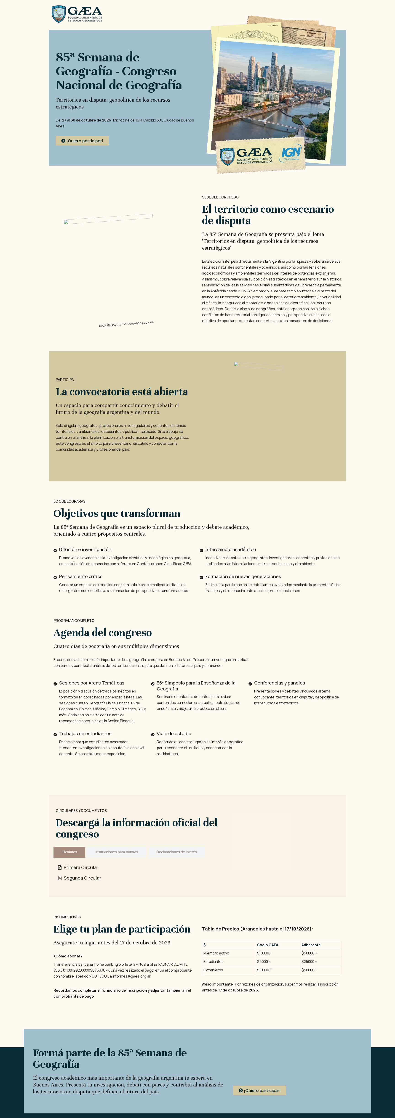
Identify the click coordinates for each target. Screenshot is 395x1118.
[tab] (69, 852)
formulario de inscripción (124, 990)
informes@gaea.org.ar (131, 976)
